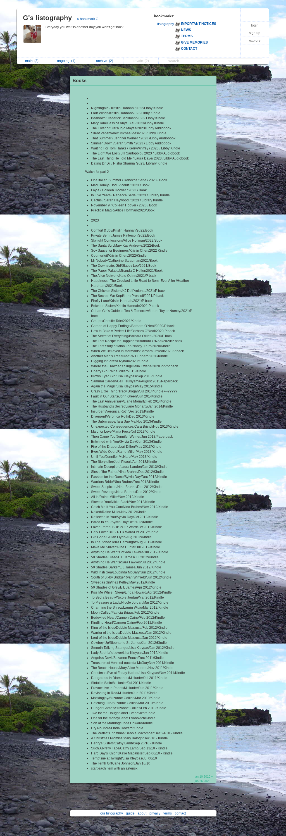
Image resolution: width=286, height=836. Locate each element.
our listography (111, 813)
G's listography (47, 18)
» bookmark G (87, 19)
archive (104, 61)
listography (165, 24)
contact (180, 813)
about (142, 813)
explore (255, 40)
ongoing (66, 61)
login (255, 25)
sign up (254, 33)
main (32, 61)
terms (167, 813)
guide (130, 813)
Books (80, 80)
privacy (154, 813)
